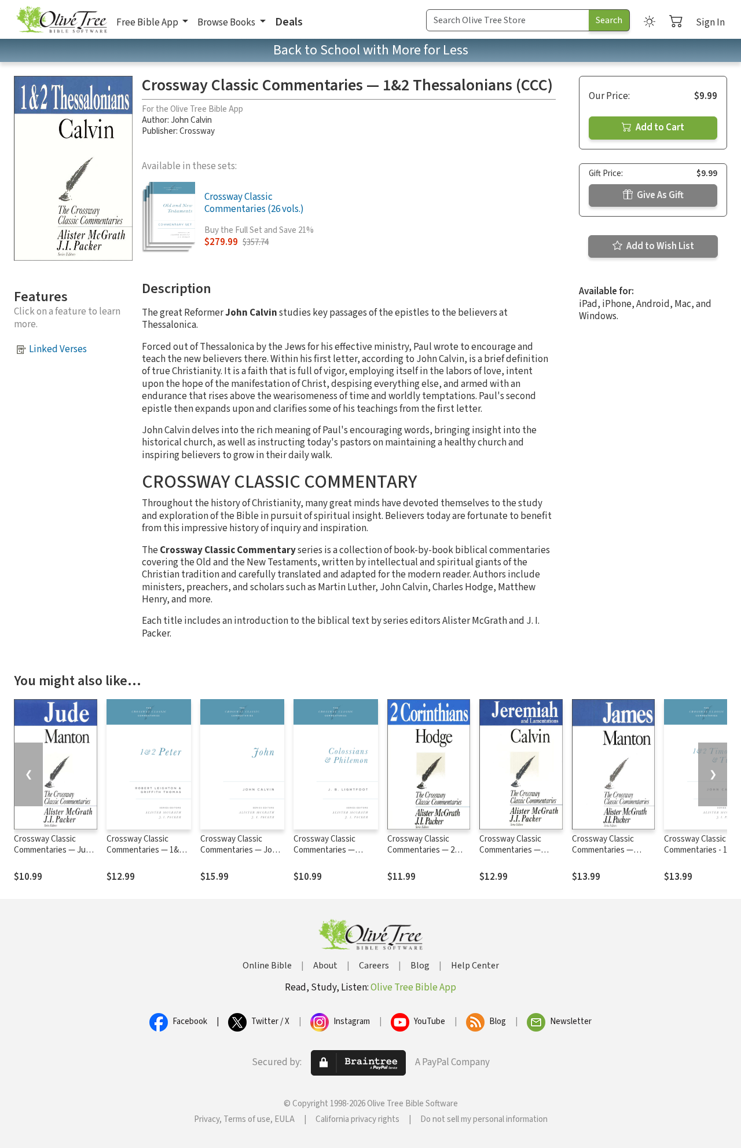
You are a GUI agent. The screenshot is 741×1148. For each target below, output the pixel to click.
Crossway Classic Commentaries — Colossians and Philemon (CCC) (324, 855)
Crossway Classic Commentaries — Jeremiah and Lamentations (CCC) (515, 855)
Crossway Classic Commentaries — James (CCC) (603, 850)
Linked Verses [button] (58, 349)
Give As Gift (659, 195)
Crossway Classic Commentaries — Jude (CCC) (54, 850)
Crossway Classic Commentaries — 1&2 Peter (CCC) (145, 850)
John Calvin (191, 120)
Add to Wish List (659, 246)
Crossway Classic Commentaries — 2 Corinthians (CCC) (420, 850)
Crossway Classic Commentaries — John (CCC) (240, 850)
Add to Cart (659, 127)
